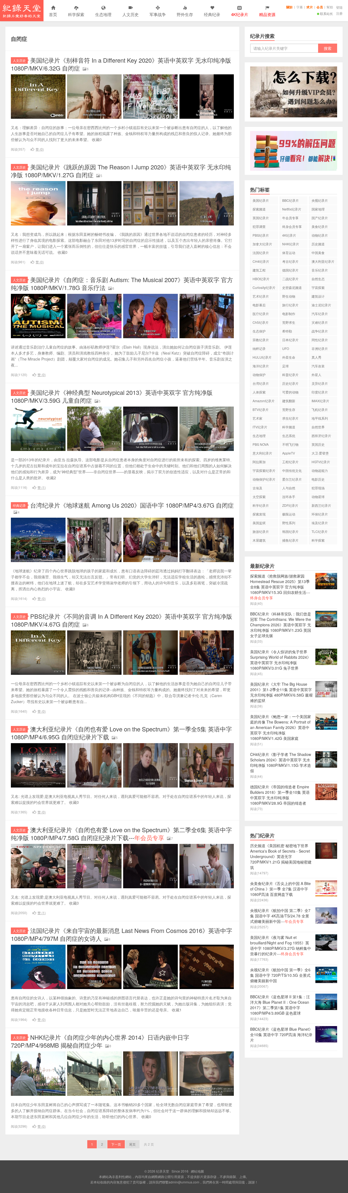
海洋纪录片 (261, 366)
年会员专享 (290, 217)
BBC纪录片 (290, 200)
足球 (285, 366)
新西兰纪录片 (321, 505)
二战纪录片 (290, 278)
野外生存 (185, 14)
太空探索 (259, 496)
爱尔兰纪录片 (292, 479)
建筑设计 (318, 296)
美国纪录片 (261, 200)
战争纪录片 (320, 331)
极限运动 (288, 514)
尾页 (132, 1144)
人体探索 (259, 392)
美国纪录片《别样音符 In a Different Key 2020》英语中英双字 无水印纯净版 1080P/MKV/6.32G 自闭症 (121, 64)
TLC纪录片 (320, 531)
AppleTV (288, 453)
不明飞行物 (290, 444)
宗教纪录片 (261, 339)
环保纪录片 (320, 514)
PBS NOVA (261, 444)
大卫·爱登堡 (320, 453)
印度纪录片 (320, 392)
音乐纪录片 (320, 270)
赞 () (40, 149)
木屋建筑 (259, 540)
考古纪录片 (290, 261)
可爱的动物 (290, 392)
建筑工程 (259, 270)
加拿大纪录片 (262, 244)
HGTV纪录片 (321, 461)
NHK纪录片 (290, 244)
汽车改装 (318, 366)
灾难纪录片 (320, 322)
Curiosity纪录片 (264, 287)
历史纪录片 (290, 383)
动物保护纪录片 (264, 479)
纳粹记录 (259, 348)
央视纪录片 (320, 200)
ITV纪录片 (260, 427)
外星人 (316, 374)
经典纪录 (212, 14)
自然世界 (318, 427)
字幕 (299, 7)
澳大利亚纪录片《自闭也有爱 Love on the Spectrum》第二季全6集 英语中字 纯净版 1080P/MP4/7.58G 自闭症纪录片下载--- (121, 833)
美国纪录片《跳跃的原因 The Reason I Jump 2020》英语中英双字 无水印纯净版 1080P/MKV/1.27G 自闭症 (121, 171)
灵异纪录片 (320, 383)
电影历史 (318, 479)
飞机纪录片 (320, 409)
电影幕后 (259, 305)
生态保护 (259, 331)
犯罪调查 (259, 226)
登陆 (339, 7)
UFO (285, 348)
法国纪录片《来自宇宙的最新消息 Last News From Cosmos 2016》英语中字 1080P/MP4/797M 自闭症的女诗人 (121, 934)
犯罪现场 (318, 488)
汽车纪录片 (320, 313)
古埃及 (257, 488)
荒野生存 (288, 409)
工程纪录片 (290, 461)
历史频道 (318, 244)
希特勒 (287, 331)
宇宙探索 (318, 287)
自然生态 (318, 278)
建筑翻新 (288, 400)
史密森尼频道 (292, 287)
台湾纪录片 (261, 383)
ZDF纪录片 (290, 505)
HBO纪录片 (261, 278)
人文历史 (130, 14)
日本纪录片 (290, 339)
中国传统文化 (292, 470)
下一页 (116, 1144)
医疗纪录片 (261, 313)
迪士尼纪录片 (321, 305)
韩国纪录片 (290, 531)
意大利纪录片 (262, 453)
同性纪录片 (320, 339)
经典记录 (19, 505)
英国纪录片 (261, 217)
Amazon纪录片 (264, 400)
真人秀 (316, 357)
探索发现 (259, 514)
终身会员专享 (292, 226)
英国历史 (318, 444)
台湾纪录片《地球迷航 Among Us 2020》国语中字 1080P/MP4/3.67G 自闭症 (132, 505)
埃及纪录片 (320, 522)
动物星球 (318, 496)
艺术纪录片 (261, 296)
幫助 (330, 7)
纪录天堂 (22, 10)
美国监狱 (259, 522)
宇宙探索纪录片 (264, 470)
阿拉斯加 (259, 461)
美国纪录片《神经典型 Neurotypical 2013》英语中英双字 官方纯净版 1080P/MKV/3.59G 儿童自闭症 (112, 396)
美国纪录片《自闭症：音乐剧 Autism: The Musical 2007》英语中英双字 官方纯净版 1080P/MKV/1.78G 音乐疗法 (122, 283)
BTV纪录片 (261, 409)
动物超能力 (320, 470)
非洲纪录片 (320, 348)
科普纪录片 (290, 374)
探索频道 (259, 209)
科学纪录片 (261, 505)
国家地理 (318, 209)
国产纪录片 (320, 217)
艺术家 (257, 418)
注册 (339, 13)
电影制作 (288, 313)
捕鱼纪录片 (290, 540)
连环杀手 (288, 496)
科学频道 (288, 427)
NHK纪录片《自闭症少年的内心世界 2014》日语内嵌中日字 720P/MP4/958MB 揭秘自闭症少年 (100, 1041)
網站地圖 (197, 1171)
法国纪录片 (261, 252)
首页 (53, 14)
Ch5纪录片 (261, 322)
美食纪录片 (320, 226)
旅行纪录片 (290, 305)
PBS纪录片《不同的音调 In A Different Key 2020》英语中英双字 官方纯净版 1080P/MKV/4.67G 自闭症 (121, 620)
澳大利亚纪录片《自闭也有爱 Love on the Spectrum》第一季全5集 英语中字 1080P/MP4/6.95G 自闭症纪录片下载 (121, 733)
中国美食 (318, 252)
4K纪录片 (289, 235)
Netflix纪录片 (291, 209)
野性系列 (288, 522)
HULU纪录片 (262, 357)
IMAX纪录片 (320, 400)
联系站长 (326, 13)
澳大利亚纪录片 (323, 261)
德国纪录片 (290, 270)
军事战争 (158, 14)
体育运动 (288, 252)
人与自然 (288, 488)
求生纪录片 (290, 418)
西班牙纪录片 (321, 435)
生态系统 (288, 435)
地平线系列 (320, 418)
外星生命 (288, 357)
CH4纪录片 (261, 261)
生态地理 (103, 14)
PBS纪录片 (261, 235)
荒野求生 (288, 322)
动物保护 (259, 374)
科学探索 (76, 14)
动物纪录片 (320, 235)
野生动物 (288, 296)
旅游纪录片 (261, 531)
